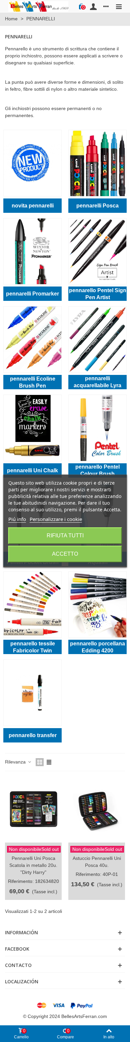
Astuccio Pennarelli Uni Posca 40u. (97, 862)
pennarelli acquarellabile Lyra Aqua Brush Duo (97, 382)
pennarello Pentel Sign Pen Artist (97, 294)
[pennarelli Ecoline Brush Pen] (32, 339)
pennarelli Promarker (32, 294)
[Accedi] (93, 6)
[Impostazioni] (106, 6)
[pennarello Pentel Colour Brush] (97, 428)
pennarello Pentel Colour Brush (97, 470)
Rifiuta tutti (65, 535)
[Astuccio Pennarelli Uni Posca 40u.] (96, 810)
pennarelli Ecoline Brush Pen (32, 382)
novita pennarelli (33, 205)
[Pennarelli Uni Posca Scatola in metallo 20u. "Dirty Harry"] (33, 810)
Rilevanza (16, 761)
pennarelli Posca (97, 205)
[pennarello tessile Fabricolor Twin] (32, 604)
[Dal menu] (118, 6)
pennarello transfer (33, 735)
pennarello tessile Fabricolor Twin (32, 647)
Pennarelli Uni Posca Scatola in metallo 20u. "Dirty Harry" (33, 865)
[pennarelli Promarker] (32, 251)
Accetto (65, 554)
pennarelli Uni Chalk (32, 470)
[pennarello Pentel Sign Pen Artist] (97, 251)
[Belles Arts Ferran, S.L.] (38, 6)
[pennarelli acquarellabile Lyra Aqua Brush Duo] (97, 339)
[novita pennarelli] (32, 163)
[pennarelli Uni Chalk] (32, 428)
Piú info (17, 519)
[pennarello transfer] (32, 692)
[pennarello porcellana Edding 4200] (97, 604)
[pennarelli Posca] (97, 163)
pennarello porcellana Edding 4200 (97, 647)
